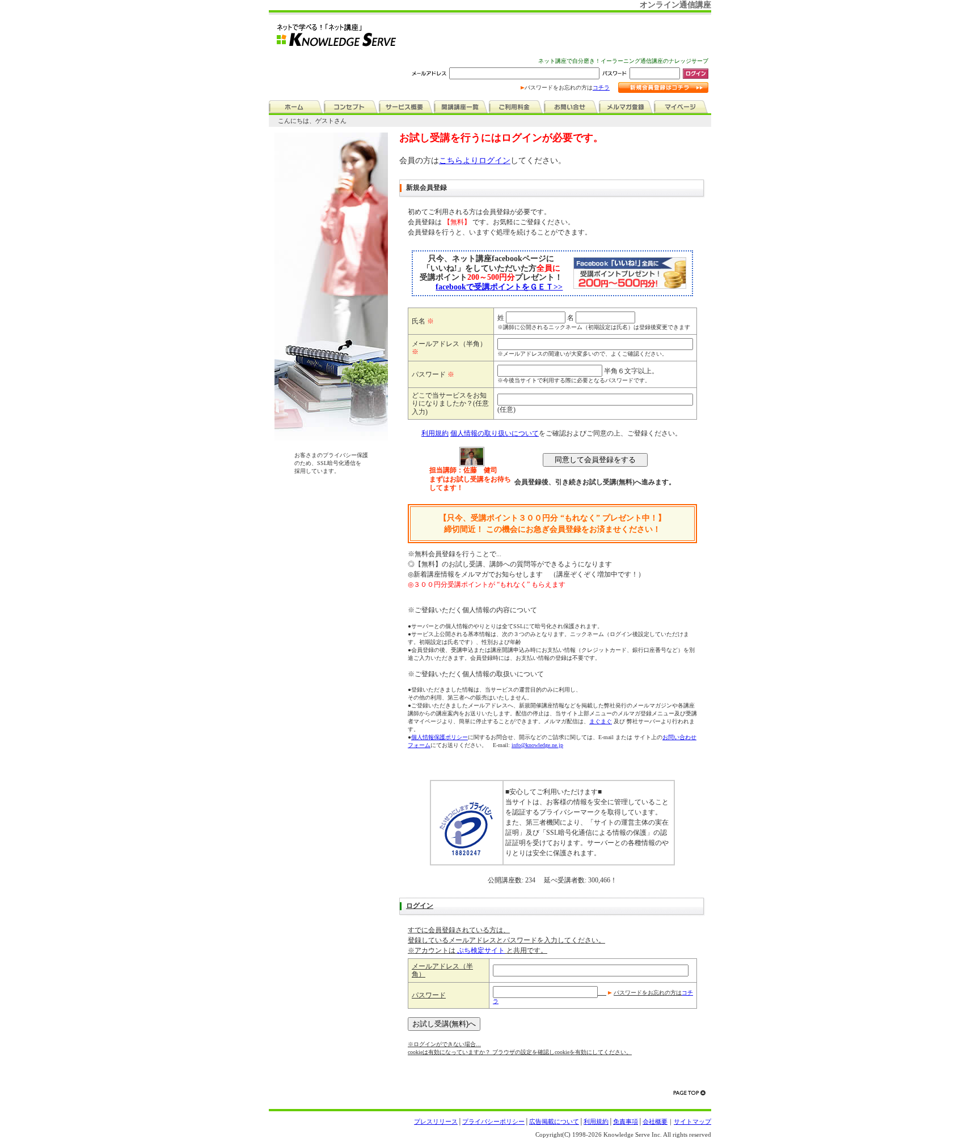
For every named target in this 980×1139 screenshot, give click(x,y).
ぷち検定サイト (481, 950)
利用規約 (435, 433)
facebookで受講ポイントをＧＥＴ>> (499, 287)
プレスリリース (436, 1121)
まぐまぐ (600, 721)
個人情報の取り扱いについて (494, 433)
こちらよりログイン (474, 160)
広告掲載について (554, 1121)
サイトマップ (692, 1121)
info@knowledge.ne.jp (537, 745)
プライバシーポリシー (493, 1121)
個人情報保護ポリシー (439, 737)
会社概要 (655, 1121)
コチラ (601, 87)
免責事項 (625, 1121)
